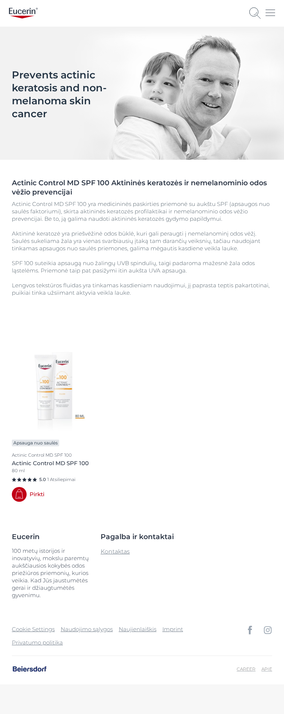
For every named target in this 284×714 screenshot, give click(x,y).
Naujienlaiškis (137, 629)
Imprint (172, 629)
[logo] (23, 13)
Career (246, 669)
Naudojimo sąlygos (87, 629)
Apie (266, 669)
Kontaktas (115, 551)
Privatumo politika (37, 642)
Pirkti (37, 494)
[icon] (250, 630)
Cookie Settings (33, 629)
